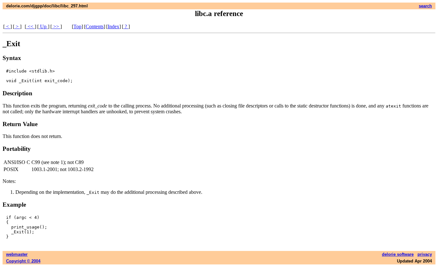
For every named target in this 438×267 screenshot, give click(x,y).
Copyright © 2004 (23, 261)
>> (56, 26)
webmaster (17, 254)
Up (43, 26)
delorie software (398, 254)
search (425, 6)
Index (113, 26)
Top (77, 26)
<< (30, 26)
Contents (95, 26)
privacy (424, 254)
